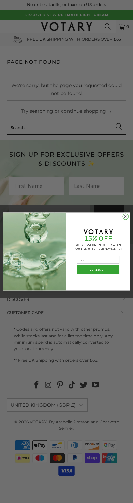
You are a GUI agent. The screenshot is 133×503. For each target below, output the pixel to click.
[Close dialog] (126, 217)
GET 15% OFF (98, 269)
